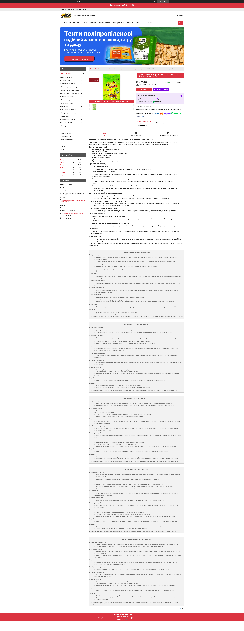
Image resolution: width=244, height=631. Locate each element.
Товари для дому (66, 77)
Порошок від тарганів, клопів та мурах (126, 69)
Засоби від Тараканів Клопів (104, 69)
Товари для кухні (66, 100)
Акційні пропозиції (118, 23)
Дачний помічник (66, 80)
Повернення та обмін (132, 23)
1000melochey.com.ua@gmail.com (72, 213)
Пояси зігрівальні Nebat (68, 109)
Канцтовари (65, 116)
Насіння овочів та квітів (68, 84)
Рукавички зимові (66, 122)
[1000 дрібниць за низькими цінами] (66, 15)
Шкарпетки (64, 106)
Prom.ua (131, 614)
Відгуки (62, 146)
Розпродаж (64, 126)
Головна (64, 23)
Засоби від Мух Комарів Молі (70, 93)
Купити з (159, 90)
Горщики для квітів (67, 96)
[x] (182, 609)
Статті (62, 149)
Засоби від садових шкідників (70, 87)
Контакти (93, 23)
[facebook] (180, 609)
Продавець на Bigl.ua (122, 616)
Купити (144, 90)
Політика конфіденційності (139, 618)
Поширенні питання (66, 143)
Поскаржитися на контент (124, 618)
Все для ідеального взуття (69, 113)
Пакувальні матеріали (68, 119)
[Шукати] (180, 23)
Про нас (85, 23)
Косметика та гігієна (67, 103)
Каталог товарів (74, 23)
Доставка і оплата (104, 23)
